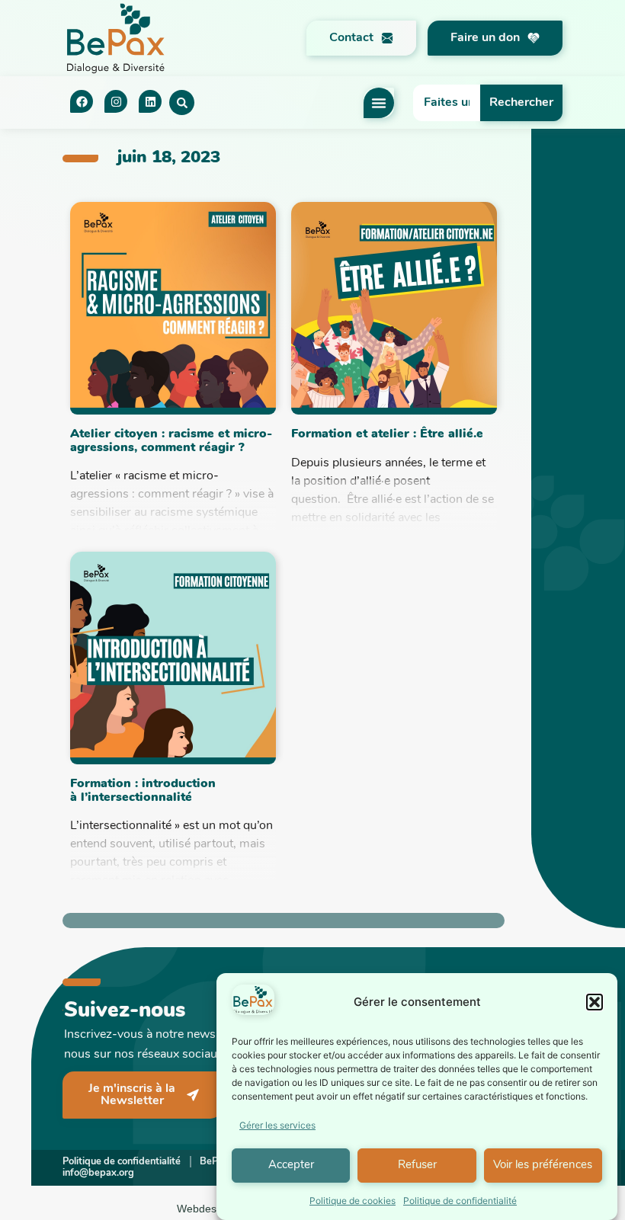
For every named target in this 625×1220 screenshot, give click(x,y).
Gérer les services (277, 1125)
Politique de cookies (352, 1200)
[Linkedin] (150, 101)
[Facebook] (81, 101)
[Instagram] (115, 101)
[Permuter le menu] (379, 103)
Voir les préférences (542, 1165)
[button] (594, 1002)
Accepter (291, 1165)
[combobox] (447, 103)
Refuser (417, 1165)
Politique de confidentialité (460, 1200)
